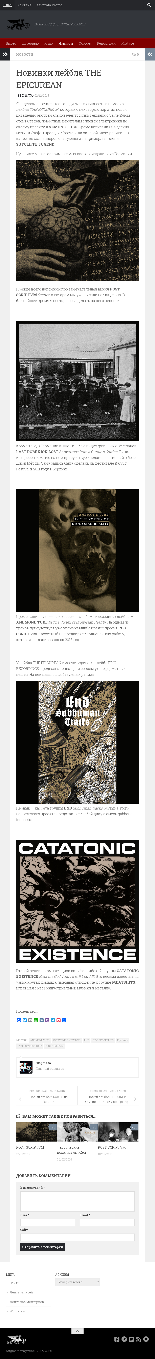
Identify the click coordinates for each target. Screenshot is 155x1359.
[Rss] (139, 1339)
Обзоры (85, 43)
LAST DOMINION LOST (30, 1046)
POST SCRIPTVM (54, 1046)
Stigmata (25, 95)
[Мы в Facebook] (117, 1339)
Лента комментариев (27, 1302)
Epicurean (122, 1040)
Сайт (24, 1230)
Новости (66, 43)
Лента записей (21, 1292)
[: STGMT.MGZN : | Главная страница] (18, 24)
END (86, 1040)
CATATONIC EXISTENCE (66, 1040)
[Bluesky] (146, 1339)
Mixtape (127, 43)
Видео (11, 43)
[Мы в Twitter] (131, 1339)
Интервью (30, 43)
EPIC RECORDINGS (103, 1040)
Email (85, 1215)
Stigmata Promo (49, 5)
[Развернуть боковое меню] (5, 54)
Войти (14, 1283)
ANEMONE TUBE (39, 1040)
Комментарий (32, 1188)
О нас (7, 5)
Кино (48, 43)
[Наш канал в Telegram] (124, 1339)
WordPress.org (20, 1311)
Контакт (24, 5)
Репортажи (106, 43)
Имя (24, 1215)
